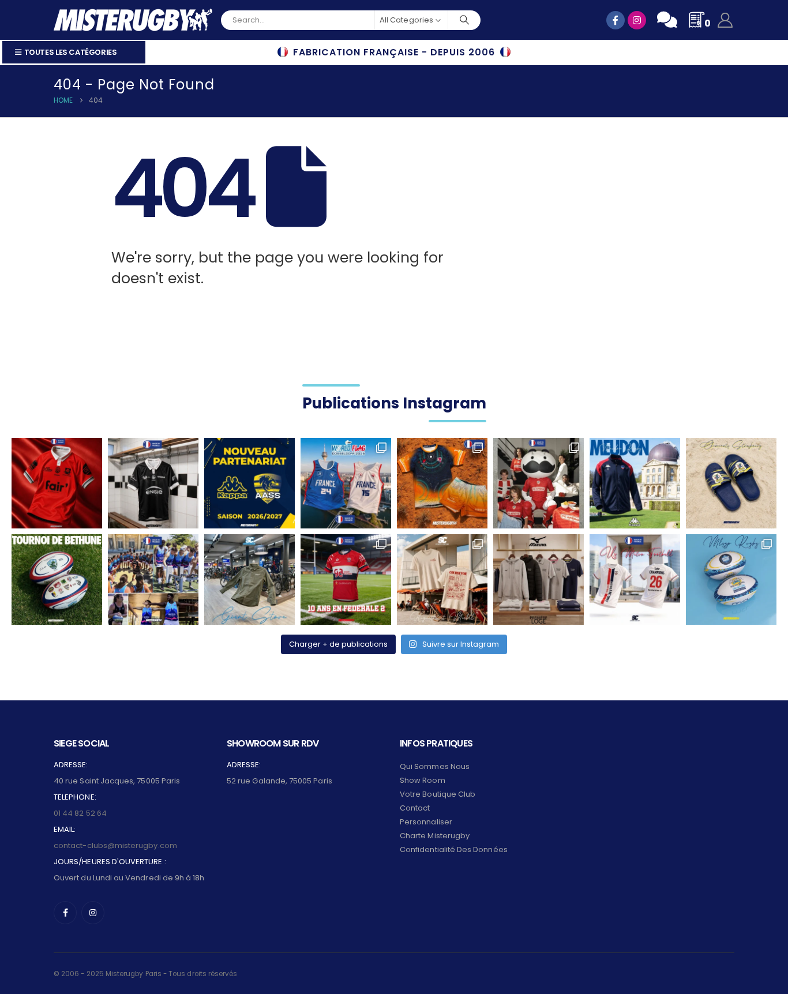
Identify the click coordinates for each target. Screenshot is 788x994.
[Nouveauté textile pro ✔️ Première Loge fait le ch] (538, 579)
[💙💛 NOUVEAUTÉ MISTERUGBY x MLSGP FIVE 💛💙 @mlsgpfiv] (731, 579)
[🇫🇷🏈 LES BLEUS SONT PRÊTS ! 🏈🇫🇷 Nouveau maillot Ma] (346, 483)
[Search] (464, 20)
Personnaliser (426, 821)
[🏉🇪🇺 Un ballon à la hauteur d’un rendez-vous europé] (57, 579)
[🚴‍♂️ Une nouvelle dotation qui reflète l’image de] (249, 579)
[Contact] (667, 19)
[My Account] (725, 20)
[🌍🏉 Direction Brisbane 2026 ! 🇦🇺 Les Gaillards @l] (442, 483)
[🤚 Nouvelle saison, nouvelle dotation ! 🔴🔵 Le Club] (635, 483)
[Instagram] (92, 912)
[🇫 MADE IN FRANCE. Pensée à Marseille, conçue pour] (153, 579)
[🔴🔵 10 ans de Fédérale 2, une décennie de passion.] (346, 579)
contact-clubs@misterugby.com (115, 845)
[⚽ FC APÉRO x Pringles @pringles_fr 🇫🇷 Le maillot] (538, 483)
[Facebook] (65, 912)
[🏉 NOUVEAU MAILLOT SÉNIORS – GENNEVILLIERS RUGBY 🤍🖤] (153, 483)
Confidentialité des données (454, 849)
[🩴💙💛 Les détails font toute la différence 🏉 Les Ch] (731, 483)
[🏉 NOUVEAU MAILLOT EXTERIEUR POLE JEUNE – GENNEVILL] (57, 483)
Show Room (422, 780)
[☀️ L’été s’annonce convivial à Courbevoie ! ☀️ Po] (442, 579)
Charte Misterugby (435, 835)
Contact (415, 807)
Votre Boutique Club (437, 794)
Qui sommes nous (435, 766)
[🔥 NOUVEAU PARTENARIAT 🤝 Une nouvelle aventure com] (249, 483)
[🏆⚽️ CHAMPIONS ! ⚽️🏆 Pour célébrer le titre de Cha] (635, 579)
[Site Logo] (133, 20)
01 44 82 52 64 (80, 813)
